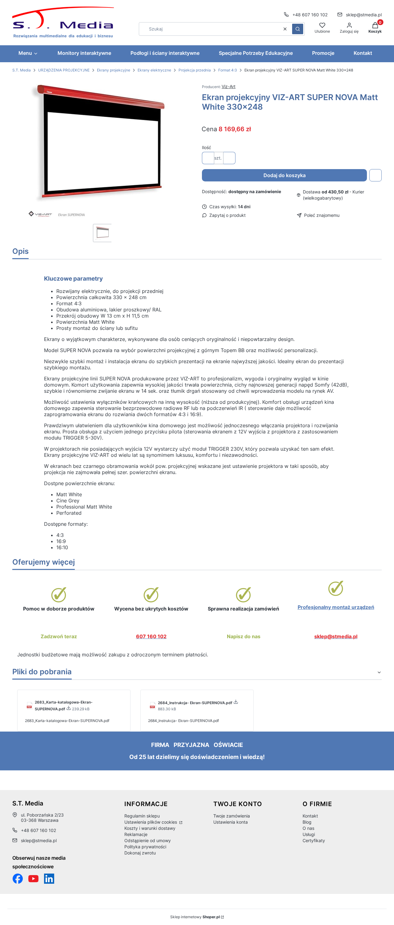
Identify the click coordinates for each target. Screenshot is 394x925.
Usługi (309, 834)
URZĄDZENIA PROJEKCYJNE (64, 70)
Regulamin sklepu (142, 815)
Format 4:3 (227, 70)
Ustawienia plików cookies (151, 822)
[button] (297, 29)
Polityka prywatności (145, 846)
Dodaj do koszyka (284, 175)
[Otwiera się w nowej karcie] (33, 878)
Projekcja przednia (195, 70)
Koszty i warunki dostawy (149, 828)
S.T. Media (21, 70)
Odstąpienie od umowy (147, 840)
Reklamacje (135, 834)
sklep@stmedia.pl (364, 14)
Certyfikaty (314, 840)
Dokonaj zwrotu (140, 852)
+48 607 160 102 (310, 14)
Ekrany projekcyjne (113, 70)
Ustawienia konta (230, 822)
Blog (307, 822)
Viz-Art (228, 86)
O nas (308, 828)
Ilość (206, 147)
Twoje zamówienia (231, 815)
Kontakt (310, 815)
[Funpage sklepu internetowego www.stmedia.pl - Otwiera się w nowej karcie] (17, 878)
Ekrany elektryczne (154, 70)
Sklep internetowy (195, 917)
